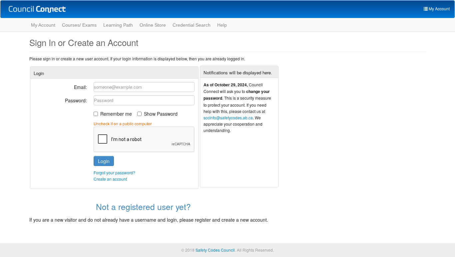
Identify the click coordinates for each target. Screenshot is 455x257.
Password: (76, 100)
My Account (43, 25)
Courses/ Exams (79, 25)
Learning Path (118, 25)
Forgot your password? (114, 172)
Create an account (110, 179)
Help (222, 25)
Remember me (116, 113)
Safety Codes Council (215, 250)
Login (104, 161)
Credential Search (192, 25)
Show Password (161, 113)
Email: (80, 87)
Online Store (153, 25)
